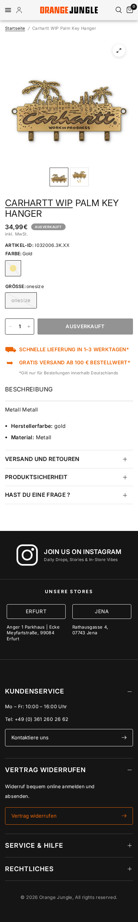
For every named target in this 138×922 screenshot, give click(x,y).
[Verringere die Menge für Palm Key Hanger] (10, 326)
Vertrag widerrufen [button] (34, 816)
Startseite (15, 28)
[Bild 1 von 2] (59, 177)
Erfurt (36, 611)
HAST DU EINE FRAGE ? (37, 494)
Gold (13, 268)
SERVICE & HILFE (34, 845)
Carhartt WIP (39, 202)
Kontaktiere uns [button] (30, 737)
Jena (102, 611)
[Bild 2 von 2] (79, 177)
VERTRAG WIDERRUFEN (45, 770)
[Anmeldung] (20, 10)
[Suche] (118, 10)
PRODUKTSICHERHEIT (36, 477)
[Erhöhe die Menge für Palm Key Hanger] (29, 326)
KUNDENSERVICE (34, 691)
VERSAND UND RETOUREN (42, 459)
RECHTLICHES (29, 869)
